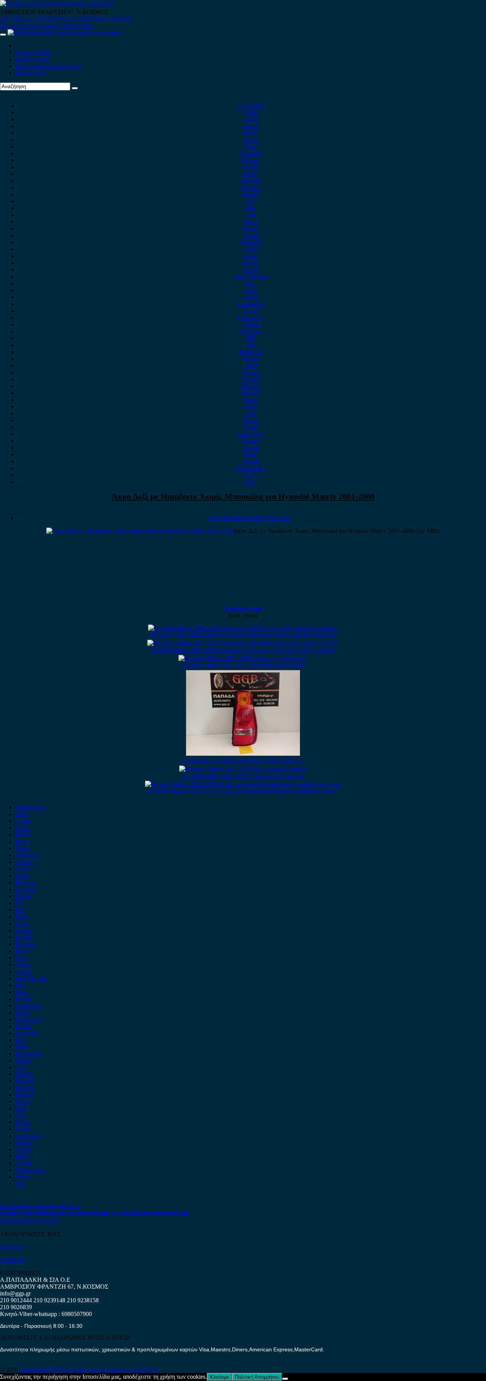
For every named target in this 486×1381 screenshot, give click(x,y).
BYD (250, 139)
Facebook (12, 1247)
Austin (251, 119)
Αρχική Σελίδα (33, 52)
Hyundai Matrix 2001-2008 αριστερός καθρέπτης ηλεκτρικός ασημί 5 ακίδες (242, 650)
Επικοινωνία (30, 73)
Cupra (250, 167)
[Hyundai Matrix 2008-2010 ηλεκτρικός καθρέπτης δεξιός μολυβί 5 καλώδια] (243, 628)
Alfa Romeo (250, 105)
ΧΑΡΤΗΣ (12, 1260)
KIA (250, 283)
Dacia (251, 174)
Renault (250, 393)
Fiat (250, 208)
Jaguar (251, 269)
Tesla (251, 454)
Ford (250, 215)
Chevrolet (250, 153)
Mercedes (250, 331)
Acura (250, 126)
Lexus (250, 311)
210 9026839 (116, 19)
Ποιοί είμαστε (32, 59)
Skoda (250, 420)
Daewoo (250, 181)
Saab (251, 406)
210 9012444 (16, 19)
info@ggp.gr (15, 1293)
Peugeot (250, 379)
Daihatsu (250, 187)
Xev (251, 482)
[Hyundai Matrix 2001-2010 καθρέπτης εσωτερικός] (242, 658)
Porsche (250, 386)
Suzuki (250, 447)
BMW (250, 133)
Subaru (250, 441)
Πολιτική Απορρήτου (257, 1377)
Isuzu (250, 249)
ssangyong (251, 434)
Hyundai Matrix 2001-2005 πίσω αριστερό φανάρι (243, 775)
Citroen (251, 160)
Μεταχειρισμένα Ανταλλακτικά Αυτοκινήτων (104, 1369)
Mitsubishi (250, 352)
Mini (250, 345)
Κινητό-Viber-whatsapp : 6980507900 (46, 25)
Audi (251, 112)
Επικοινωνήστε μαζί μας (29, 1219)
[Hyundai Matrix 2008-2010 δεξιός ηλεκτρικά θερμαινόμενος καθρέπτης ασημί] (243, 784)
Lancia (251, 297)
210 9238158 (83, 19)
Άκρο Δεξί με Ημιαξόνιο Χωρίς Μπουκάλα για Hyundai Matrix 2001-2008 (243, 496)
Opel (251, 365)
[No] (285, 1379)
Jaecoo (251, 263)
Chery (250, 146)
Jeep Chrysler (250, 276)
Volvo (250, 475)
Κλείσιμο (219, 1377)
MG (251, 338)
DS (251, 201)
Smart (251, 427)
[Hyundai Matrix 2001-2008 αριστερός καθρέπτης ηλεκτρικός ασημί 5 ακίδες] (242, 643)
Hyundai (250, 242)
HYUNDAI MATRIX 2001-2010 (251, 518)
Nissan (251, 358)
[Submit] (75, 88)
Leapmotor (251, 304)
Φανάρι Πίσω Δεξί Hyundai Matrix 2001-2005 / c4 (242, 760)
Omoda (251, 372)
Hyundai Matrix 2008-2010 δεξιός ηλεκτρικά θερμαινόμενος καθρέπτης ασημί (243, 791)
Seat (251, 413)
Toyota (250, 461)
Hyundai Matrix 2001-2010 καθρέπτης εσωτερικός (242, 665)
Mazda (251, 324)
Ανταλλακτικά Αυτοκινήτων (49, 66)
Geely (250, 222)
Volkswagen (250, 468)
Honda (251, 235)
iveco (250, 256)
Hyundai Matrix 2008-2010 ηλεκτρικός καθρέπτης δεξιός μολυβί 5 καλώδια (243, 634)
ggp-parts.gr (35, 1369)
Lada (251, 290)
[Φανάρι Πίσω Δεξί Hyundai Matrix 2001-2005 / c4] (243, 753)
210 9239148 (49, 19)
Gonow (250, 228)
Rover (250, 399)
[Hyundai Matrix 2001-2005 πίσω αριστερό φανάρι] (243, 769)
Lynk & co (251, 317)
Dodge (251, 194)
